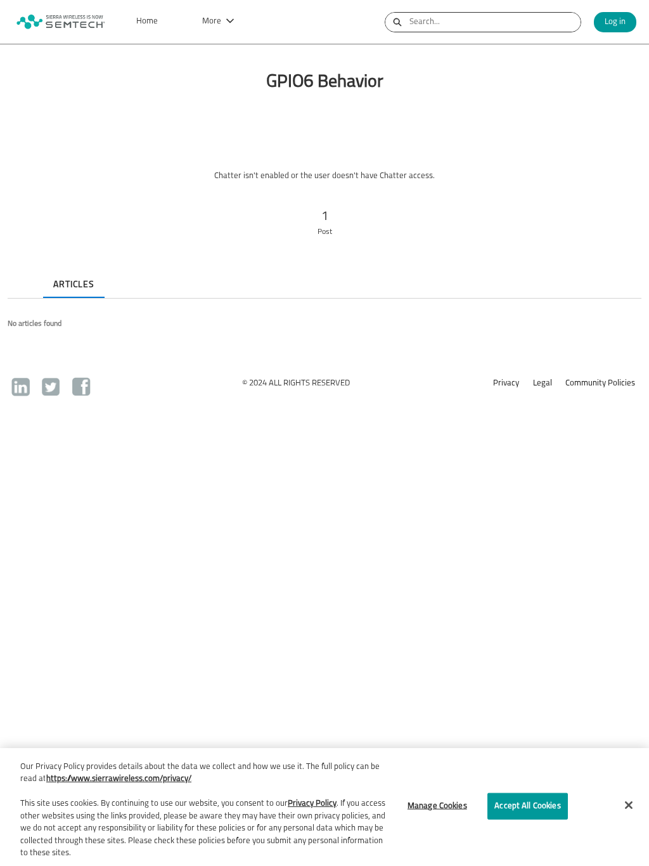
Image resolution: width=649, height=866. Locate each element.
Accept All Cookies (527, 806)
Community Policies (600, 383)
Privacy (506, 383)
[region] (324, 807)
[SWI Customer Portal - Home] (60, 22)
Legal (542, 383)
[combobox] (495, 22)
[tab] (18, 274)
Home (147, 21)
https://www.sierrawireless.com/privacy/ (118, 779)
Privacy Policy (312, 803)
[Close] (629, 805)
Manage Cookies (437, 806)
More (211, 21)
